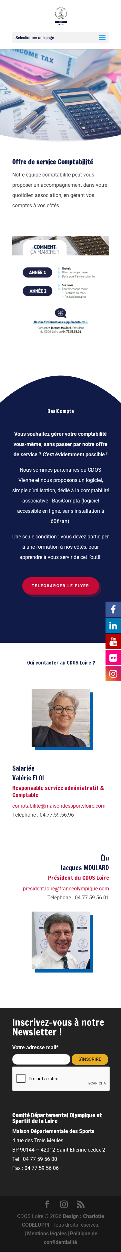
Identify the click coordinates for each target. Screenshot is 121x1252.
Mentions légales (47, 1234)
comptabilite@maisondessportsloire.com (59, 806)
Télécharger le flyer (60, 585)
